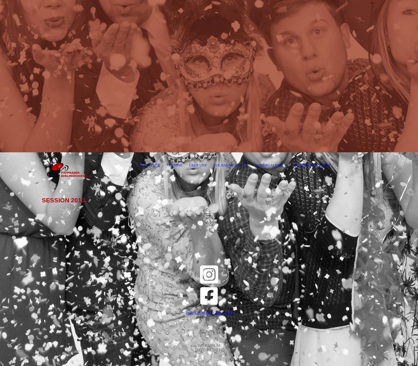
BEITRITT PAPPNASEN (312, 165)
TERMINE (174, 165)
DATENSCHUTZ (209, 350)
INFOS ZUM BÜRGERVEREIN (209, 313)
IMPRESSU (207, 345)
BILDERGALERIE (269, 165)
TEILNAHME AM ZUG (230, 165)
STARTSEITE (150, 165)
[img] (209, 76)
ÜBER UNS (198, 165)
